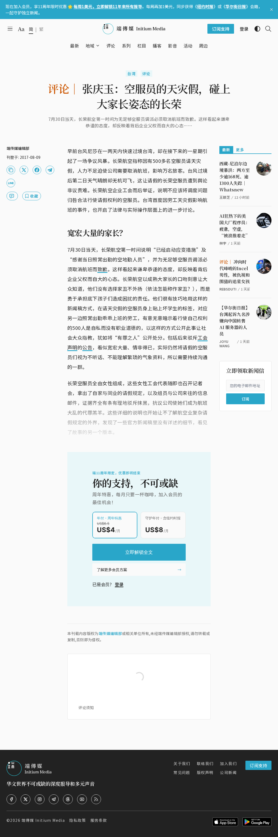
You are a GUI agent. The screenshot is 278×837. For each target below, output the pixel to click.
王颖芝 (224, 197)
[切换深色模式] (255, 29)
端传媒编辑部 (110, 633)
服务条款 (98, 820)
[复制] (11, 170)
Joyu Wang (224, 343)
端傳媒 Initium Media (43, 820)
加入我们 (228, 763)
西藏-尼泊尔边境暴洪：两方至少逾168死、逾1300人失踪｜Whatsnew (234, 176)
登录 (119, 584)
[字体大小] (21, 29)
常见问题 (181, 772)
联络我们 (205, 763)
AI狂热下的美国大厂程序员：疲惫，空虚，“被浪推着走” (234, 226)
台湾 (131, 73)
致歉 (102, 269)
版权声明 (205, 772)
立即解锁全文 (139, 552)
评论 (146, 73)
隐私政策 (77, 820)
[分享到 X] (24, 170)
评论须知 (86, 707)
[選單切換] (98, 45)
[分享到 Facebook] (37, 170)
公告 (87, 347)
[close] (271, 9)
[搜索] (266, 29)
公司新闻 (228, 772)
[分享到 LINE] (11, 183)
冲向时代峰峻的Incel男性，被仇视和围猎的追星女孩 (234, 272)
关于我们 (181, 763)
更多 (240, 149)
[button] (90, 45)
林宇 (222, 243)
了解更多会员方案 (112, 569)
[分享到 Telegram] (50, 170)
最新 (226, 149)
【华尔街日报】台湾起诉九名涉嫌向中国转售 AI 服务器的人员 (234, 321)
